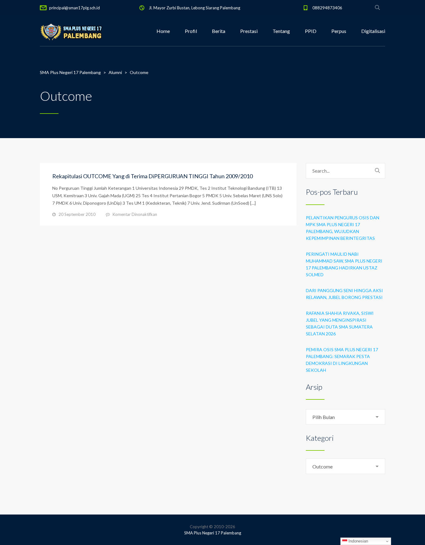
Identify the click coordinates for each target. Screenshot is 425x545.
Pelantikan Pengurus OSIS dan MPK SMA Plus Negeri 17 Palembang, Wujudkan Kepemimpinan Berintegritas (342, 228)
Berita (218, 31)
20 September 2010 (77, 214)
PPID (310, 31)
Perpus (338, 31)
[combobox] (345, 417)
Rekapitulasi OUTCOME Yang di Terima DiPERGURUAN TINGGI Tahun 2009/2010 (152, 176)
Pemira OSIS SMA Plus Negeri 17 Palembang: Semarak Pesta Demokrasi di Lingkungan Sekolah (342, 360)
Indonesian (357, 541)
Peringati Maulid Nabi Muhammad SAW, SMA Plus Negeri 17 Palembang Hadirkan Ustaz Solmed (344, 264)
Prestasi (249, 31)
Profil (191, 31)
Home (163, 31)
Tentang (281, 31)
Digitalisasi (373, 31)
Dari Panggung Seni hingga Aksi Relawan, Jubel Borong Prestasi (344, 294)
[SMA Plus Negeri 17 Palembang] (71, 31)
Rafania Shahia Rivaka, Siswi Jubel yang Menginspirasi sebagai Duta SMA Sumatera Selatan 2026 (340, 323)
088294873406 (327, 7)
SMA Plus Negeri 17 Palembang (212, 532)
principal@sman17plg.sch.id (74, 7)
